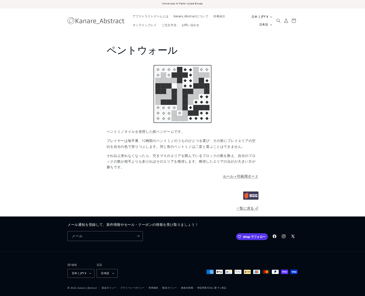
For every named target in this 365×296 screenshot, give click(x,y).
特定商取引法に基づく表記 (211, 287)
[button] (278, 20)
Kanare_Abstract (87, 288)
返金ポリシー (109, 287)
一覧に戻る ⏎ (247, 208)
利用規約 (153, 287)
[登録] (138, 236)
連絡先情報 (187, 287)
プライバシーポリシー (132, 287)
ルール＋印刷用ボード (241, 176)
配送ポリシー (169, 287)
